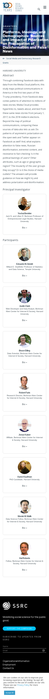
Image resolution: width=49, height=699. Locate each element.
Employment (9, 664)
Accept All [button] (9, 692)
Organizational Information (16, 661)
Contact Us (8, 668)
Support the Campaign (19, 628)
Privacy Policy (23, 685)
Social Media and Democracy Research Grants (22, 60)
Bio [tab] (23, 228)
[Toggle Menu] (45, 7)
